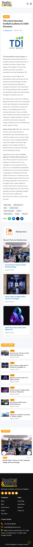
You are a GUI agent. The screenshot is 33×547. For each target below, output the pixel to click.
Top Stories (4, 513)
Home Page (21, 501)
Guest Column (5, 507)
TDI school (24, 213)
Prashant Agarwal (8, 213)
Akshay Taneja (7, 204)
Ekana (5, 207)
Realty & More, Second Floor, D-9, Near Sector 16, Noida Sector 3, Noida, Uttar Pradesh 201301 (15, 533)
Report (3, 510)
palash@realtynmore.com (12, 527)
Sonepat (17, 213)
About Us (20, 507)
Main (2, 504)
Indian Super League (9, 210)
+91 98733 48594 (10, 524)
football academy (14, 207)
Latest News (21, 504)
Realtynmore (8, 30)
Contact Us (21, 510)
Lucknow (19, 210)
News (2, 501)
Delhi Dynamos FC (18, 204)
